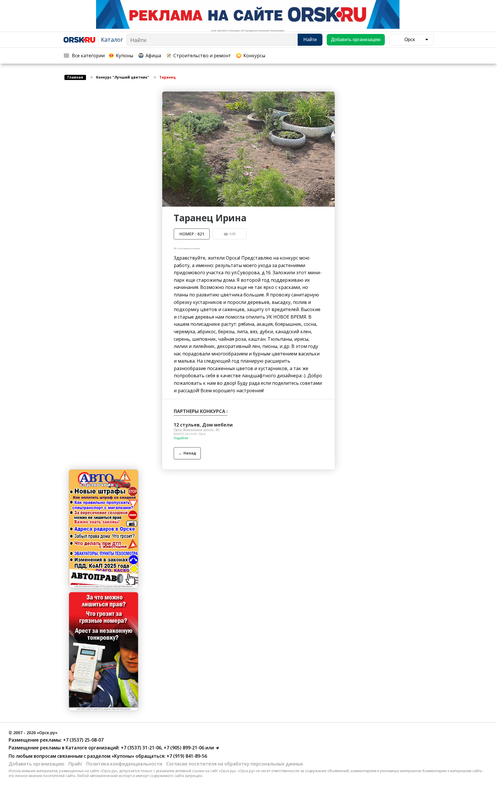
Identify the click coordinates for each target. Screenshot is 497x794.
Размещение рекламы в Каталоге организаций (63, 748)
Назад (187, 453)
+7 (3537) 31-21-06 (140, 748)
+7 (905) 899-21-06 (183, 748)
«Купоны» (123, 756)
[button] (329, 96)
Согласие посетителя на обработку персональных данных (234, 764)
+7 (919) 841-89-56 (186, 756)
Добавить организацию (36, 764)
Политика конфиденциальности (124, 764)
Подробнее (181, 438)
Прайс (75, 764)
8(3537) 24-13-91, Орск (189, 433)
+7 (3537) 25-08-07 (83, 740)
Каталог (112, 39)
